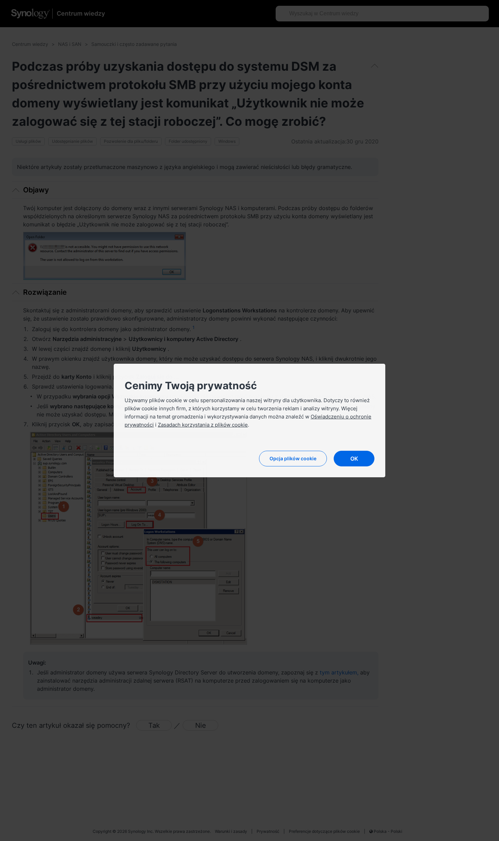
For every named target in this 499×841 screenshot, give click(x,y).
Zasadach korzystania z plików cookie (203, 425)
